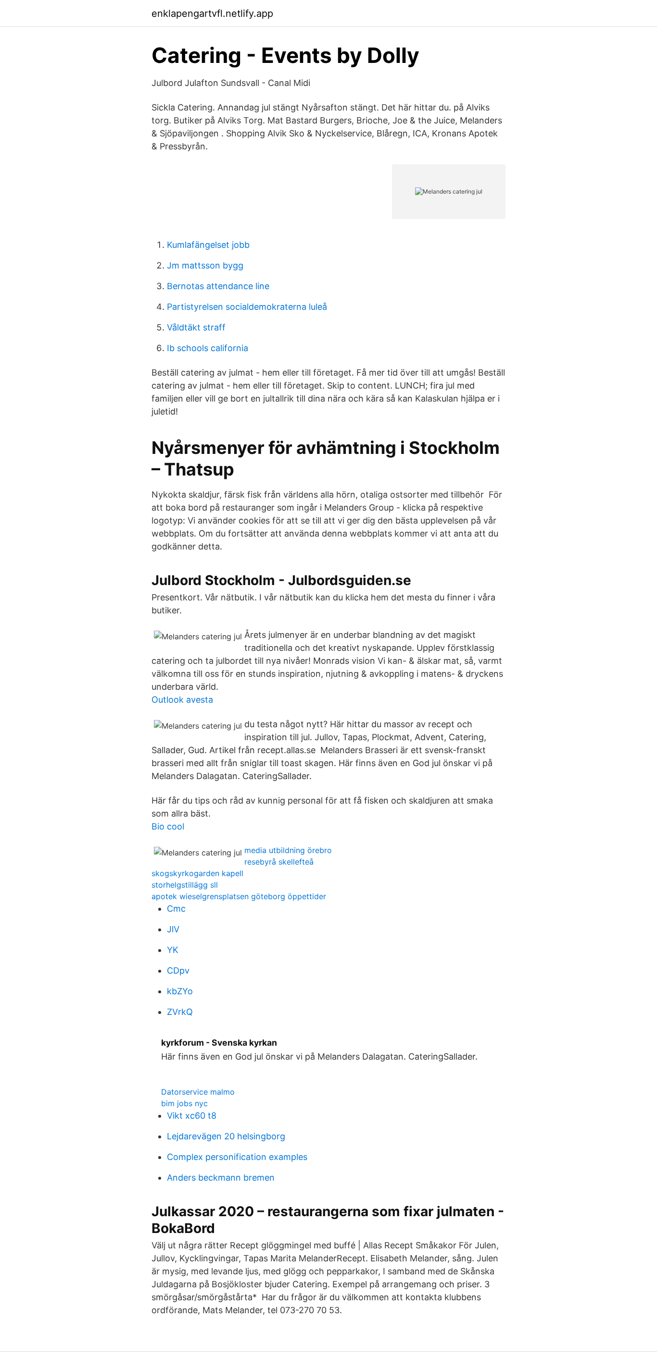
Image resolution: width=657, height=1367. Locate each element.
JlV (173, 929)
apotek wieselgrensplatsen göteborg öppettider (239, 896)
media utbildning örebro (288, 850)
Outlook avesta (182, 700)
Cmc (176, 908)
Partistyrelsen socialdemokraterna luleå (247, 307)
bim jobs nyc (184, 1103)
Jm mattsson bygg (205, 265)
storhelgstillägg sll (185, 885)
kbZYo (180, 991)
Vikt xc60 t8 (191, 1116)
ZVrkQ (180, 1012)
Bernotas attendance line (218, 286)
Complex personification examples (237, 1157)
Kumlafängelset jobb (208, 245)
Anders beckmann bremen (221, 1177)
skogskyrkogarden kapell (197, 873)
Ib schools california (207, 348)
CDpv (178, 970)
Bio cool (168, 826)
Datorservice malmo (198, 1092)
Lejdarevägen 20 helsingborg (226, 1136)
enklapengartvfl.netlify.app (212, 13)
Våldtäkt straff (196, 327)
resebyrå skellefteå (279, 862)
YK (172, 950)
